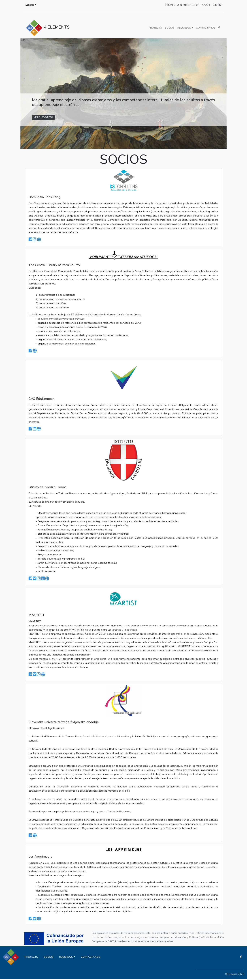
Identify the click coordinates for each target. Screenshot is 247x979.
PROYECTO (155, 27)
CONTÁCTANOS (205, 27)
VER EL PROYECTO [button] (43, 117)
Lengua (29, 5)
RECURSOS (184, 27)
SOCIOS (169, 27)
